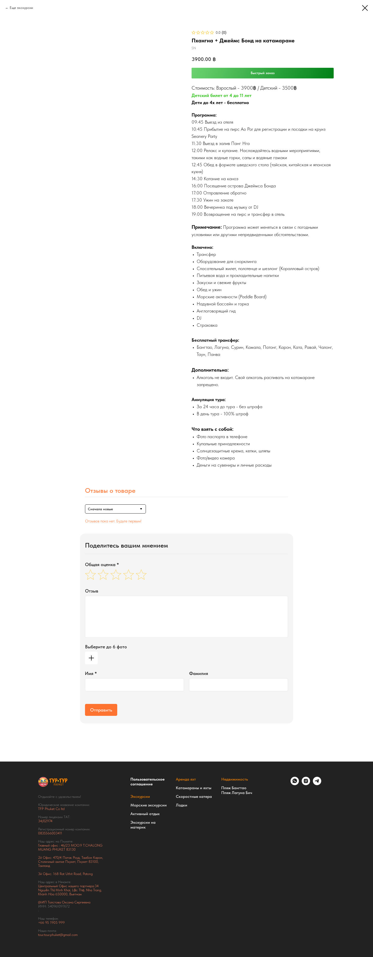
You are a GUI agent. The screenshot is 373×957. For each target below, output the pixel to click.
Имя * (91, 673)
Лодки (181, 805)
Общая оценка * (102, 564)
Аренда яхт (186, 779)
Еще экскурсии (21, 8)
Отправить (101, 710)
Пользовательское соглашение (147, 781)
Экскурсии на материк (143, 825)
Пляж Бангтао (233, 787)
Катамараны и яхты (193, 787)
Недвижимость (234, 779)
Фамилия (198, 673)
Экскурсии (140, 796)
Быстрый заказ (263, 73)
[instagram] (306, 784)
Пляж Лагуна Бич (236, 792)
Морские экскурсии (148, 805)
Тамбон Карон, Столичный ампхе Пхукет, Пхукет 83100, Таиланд (70, 861)
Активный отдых (145, 813)
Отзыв (91, 590)
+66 (41, 922)
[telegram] (317, 784)
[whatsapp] (295, 784)
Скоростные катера (194, 796)
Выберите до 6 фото (106, 646)
